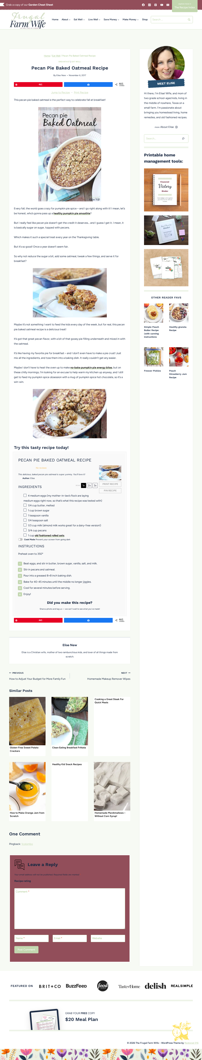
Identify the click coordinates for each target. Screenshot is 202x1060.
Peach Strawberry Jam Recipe (178, 374)
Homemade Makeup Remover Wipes (108, 676)
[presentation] (27, 721)
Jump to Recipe (60, 92)
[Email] (168, 5)
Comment (22, 891)
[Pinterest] (155, 5)
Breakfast (64, 62)
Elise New (61, 75)
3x (95, 485)
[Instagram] (149, 5)
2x (89, 485)
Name (20, 938)
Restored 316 (191, 1043)
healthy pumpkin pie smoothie (72, 213)
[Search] (183, 138)
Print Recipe (81, 92)
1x (83, 485)
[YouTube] (161, 5)
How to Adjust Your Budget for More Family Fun (37, 676)
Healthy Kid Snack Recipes (67, 764)
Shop (145, 19)
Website (97, 938)
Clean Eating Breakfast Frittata (69, 747)
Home (55, 19)
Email (58, 938)
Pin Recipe (110, 490)
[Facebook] (143, 5)
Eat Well (76, 62)
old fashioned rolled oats (49, 535)
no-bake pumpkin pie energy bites (91, 367)
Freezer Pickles (152, 370)
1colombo (27, 844)
